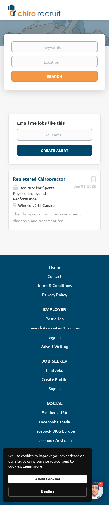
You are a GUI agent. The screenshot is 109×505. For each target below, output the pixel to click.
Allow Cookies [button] (47, 478)
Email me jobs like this (41, 123)
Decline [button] (47, 491)
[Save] (93, 180)
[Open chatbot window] (94, 490)
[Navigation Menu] (99, 10)
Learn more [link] (32, 466)
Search (54, 76)
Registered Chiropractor (39, 179)
